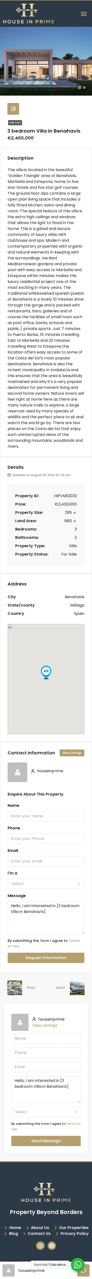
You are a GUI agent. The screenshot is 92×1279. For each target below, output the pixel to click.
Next (60, 987)
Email (13, 850)
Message (17, 896)
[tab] (13, 109)
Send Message (46, 1141)
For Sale (15, 123)
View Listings (72, 753)
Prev (31, 987)
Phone (14, 828)
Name (13, 805)
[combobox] (46, 884)
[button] (84, 14)
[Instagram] (40, 1245)
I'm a (12, 873)
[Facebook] (52, 1245)
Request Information (46, 958)
